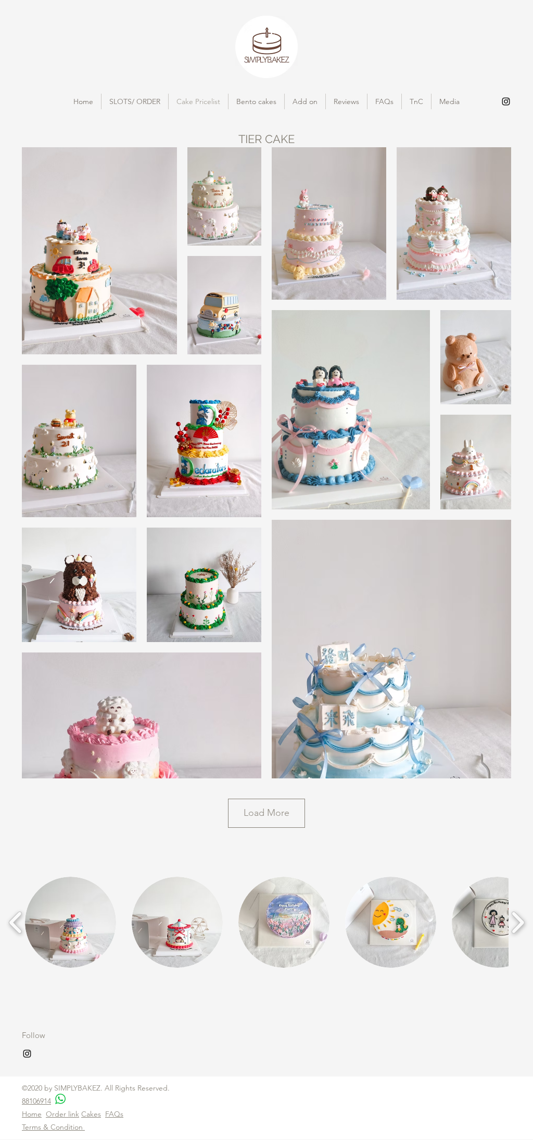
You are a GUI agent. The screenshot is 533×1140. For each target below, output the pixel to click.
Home (32, 1114)
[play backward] (16, 922)
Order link (62, 1114)
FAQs (114, 1114)
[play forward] (517, 922)
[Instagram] (506, 101)
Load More (266, 812)
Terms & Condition (53, 1127)
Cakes (91, 1114)
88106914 (36, 1101)
